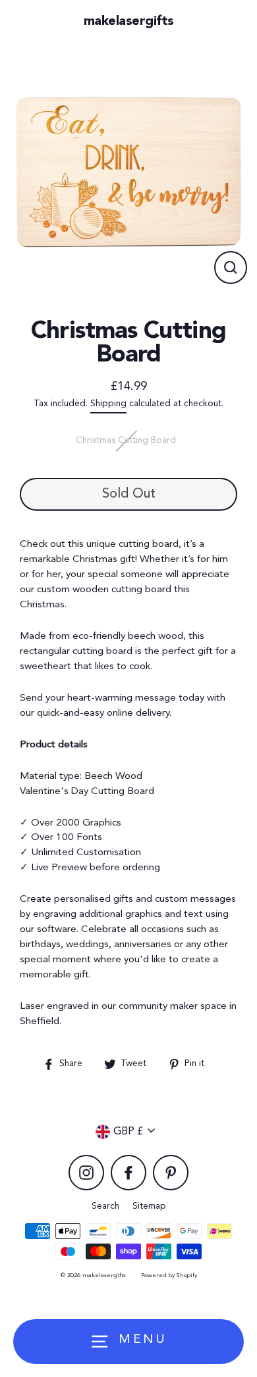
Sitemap (149, 1206)
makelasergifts (129, 21)
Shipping (108, 404)
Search (105, 1206)
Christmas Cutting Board (126, 440)
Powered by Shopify (169, 1275)
